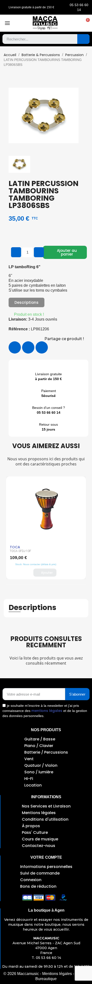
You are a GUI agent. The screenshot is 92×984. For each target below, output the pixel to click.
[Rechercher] (83, 39)
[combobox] (36, 39)
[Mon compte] (75, 23)
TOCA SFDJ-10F (20, 551)
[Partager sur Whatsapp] (42, 347)
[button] (85, 23)
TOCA (15, 547)
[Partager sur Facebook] (15, 347)
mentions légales (46, 710)
